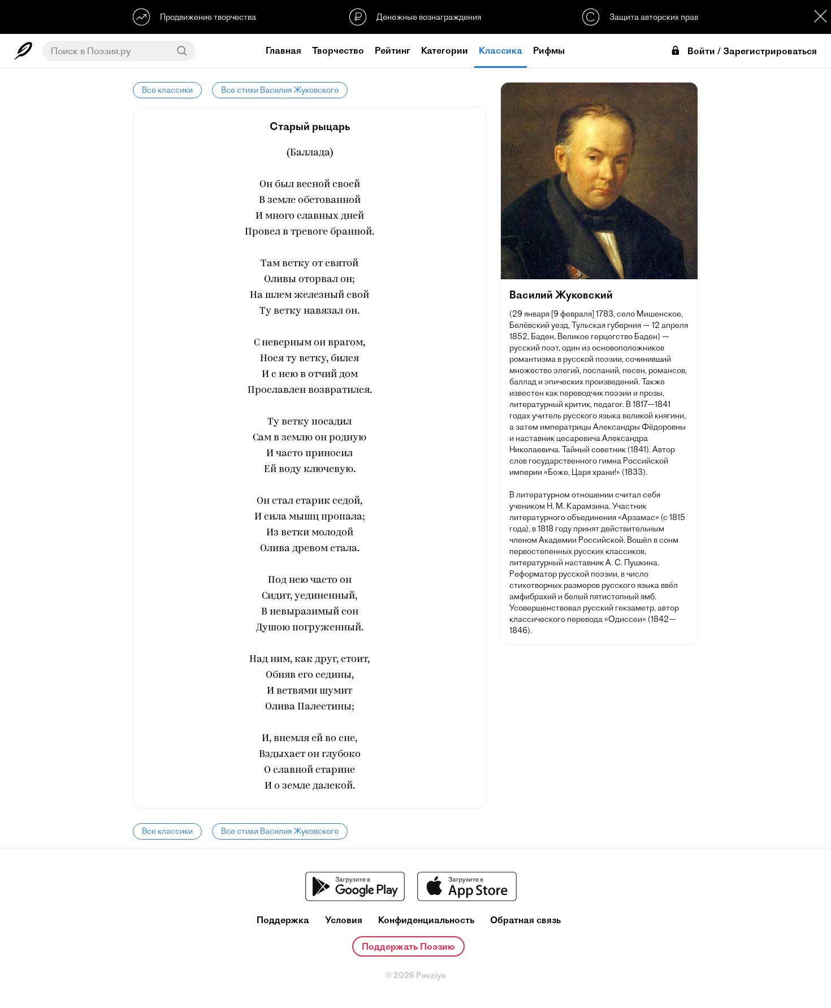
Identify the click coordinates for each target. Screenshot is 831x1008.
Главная (283, 50)
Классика (500, 50)
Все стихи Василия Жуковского (280, 90)
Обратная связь (525, 920)
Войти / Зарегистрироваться (752, 51)
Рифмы (549, 50)
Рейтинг (392, 50)
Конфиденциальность (426, 920)
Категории (444, 50)
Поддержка (283, 920)
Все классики (167, 90)
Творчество (338, 50)
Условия (343, 920)
